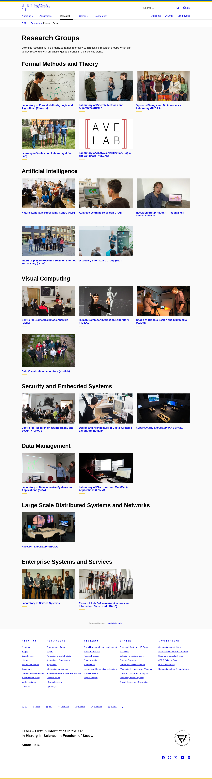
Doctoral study (53, 677)
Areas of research (92, 651)
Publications (89, 664)
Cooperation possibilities (169, 647)
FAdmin (81, 707)
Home (114, 707)
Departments (27, 656)
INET (38, 707)
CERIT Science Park (167, 660)
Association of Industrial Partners (173, 651)
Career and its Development (132, 664)
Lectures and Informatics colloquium (100, 669)
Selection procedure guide (132, 656)
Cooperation (168, 640)
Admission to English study (59, 656)
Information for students (57, 669)
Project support (90, 677)
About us (29, 640)
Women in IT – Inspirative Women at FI (137, 669)
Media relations (29, 682)
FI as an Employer (128, 660)
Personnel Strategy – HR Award (134, 647)
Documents (27, 669)
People (25, 651)
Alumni (169, 15)
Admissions (56, 640)
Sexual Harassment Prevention (134, 682)
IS (26, 707)
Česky (186, 7)
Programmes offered (56, 647)
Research (91, 640)
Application (52, 664)
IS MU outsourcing (166, 664)
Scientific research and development (100, 647)
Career (125, 640)
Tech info (65, 707)
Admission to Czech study (58, 660)
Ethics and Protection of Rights (134, 673)
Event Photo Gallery (31, 677)
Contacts (26, 686)
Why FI (50, 651)
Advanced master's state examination (64, 673)
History (25, 660)
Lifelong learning (54, 682)
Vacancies (124, 651)
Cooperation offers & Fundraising (173, 669)
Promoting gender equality (132, 677)
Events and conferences (33, 673)
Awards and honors (30, 664)
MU (50, 707)
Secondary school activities (170, 656)
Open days (52, 686)
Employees (184, 15)
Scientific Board (91, 673)
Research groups (91, 656)
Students (156, 15)
